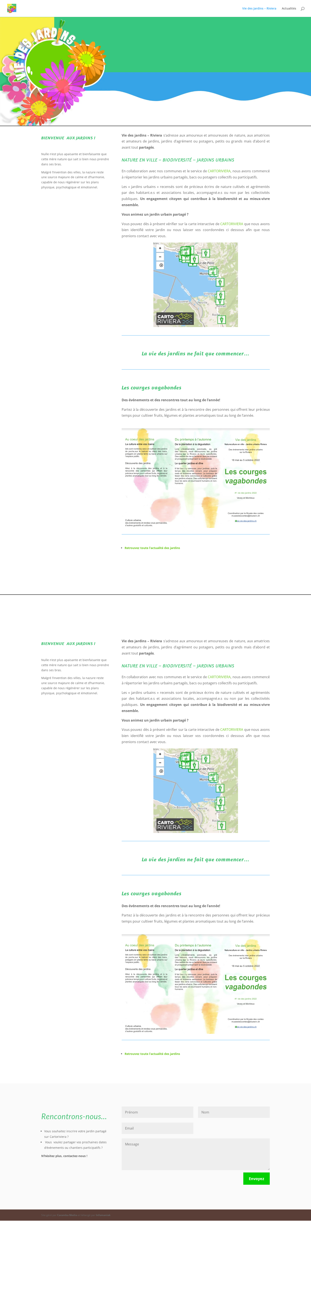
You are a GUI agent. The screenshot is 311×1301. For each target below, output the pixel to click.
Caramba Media (67, 1215)
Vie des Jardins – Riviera (259, 8)
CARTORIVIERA (219, 171)
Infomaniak (103, 1215)
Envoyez (256, 1178)
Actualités (289, 8)
